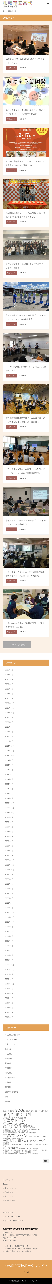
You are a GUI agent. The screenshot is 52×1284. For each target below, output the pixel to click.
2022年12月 (9, 860)
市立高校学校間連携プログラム (13, 1132)
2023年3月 (9, 846)
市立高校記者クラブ (12, 1035)
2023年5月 (9, 836)
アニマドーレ (14, 1120)
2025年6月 (9, 722)
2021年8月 (9, 932)
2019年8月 (9, 989)
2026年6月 (9, 679)
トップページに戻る (17, 645)
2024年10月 (9, 756)
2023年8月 (9, 822)
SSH (36, 1111)
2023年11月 (9, 808)
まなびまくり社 (17, 1114)
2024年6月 (9, 775)
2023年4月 (9, 841)
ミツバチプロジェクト (10, 1129)
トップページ (8, 1180)
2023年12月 (9, 803)
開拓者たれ (36, 1150)
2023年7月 (9, 827)
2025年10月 (9, 713)
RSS (28, 1271)
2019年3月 (9, 1003)
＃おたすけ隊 (15, 1152)
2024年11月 (9, 751)
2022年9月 (9, 874)
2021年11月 (9, 917)
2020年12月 (9, 965)
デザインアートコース (10, 1127)
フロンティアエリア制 (27, 1127)
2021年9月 (9, 927)
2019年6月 (9, 998)
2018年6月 (9, 1008)
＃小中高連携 (26, 1152)
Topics (5, 1184)
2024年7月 (9, 770)
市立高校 (8, 1054)
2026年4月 (9, 689)
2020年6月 (9, 974)
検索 (45, 1161)
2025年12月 (9, 703)
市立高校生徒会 (31, 1132)
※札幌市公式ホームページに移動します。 (19, 1251)
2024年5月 (9, 779)
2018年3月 (9, 1012)
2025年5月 (9, 727)
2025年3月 (9, 732)
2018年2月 (9, 1017)
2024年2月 (9, 794)
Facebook (24, 1271)
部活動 (7, 1101)
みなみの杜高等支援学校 (14, 1118)
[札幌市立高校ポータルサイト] (17, 4)
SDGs (20, 1110)
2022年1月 (9, 908)
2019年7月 (9, 993)
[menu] (48, 4)
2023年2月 (9, 851)
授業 (6, 1097)
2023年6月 (9, 832)
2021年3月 (9, 951)
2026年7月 (9, 675)
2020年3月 (9, 979)
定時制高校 (7, 1131)
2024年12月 (9, 746)
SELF (28, 1111)
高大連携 (44, 1150)
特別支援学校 (10, 1148)
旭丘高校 (8, 1059)
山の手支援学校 (22, 1131)
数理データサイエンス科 (37, 1136)
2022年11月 (9, 865)
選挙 (30, 1150)
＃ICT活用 (6, 1152)
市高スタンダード (9, 1188)
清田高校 (8, 1073)
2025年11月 (9, 708)
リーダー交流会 (24, 1129)
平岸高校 (8, 1068)
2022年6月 (9, 889)
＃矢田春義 (34, 1153)
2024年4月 (9, 784)
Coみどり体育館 (8, 1111)
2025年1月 (9, 741)
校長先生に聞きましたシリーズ (24, 1140)
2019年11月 (9, 984)
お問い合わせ (8, 1212)
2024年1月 (9, 798)
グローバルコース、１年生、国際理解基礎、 (18, 1126)
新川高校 (8, 1063)
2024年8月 (9, 765)
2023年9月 (9, 817)
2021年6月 (9, 941)
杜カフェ (20, 1138)
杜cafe (14, 1138)
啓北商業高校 (10, 1078)
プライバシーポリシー (11, 1217)
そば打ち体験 (43, 1111)
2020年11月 (9, 970)
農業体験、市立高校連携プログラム (15, 1150)
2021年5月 (9, 946)
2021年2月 (9, 955)
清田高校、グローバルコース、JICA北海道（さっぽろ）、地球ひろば (25, 1145)
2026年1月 (9, 698)
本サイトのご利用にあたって (14, 1221)
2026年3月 (9, 694)
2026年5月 (9, 684)
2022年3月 (9, 898)
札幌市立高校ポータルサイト (26, 1265)
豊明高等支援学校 (25, 1148)
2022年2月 (9, 903)
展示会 (14, 1131)
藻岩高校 (8, 1087)
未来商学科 (7, 1138)
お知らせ (8, 1049)
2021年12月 (9, 913)
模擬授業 (6, 1143)
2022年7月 (9, 884)
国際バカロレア (36, 1129)
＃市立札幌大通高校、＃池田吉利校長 (16, 1153)
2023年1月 (9, 855)
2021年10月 (9, 922)
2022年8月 (9, 879)
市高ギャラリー (11, 1040)
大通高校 (8, 1082)
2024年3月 (9, 789)
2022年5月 (9, 893)
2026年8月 (9, 670)
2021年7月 (9, 936)
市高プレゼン (15, 1135)
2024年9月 (9, 760)
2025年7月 (9, 717)
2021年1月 (9, 960)
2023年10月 (9, 813)
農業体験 (35, 1148)
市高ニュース (10, 1044)
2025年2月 (9, 736)
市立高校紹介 (8, 1192)
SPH (32, 1111)
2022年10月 (9, 870)
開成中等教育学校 (11, 1092)
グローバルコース (15, 1123)
